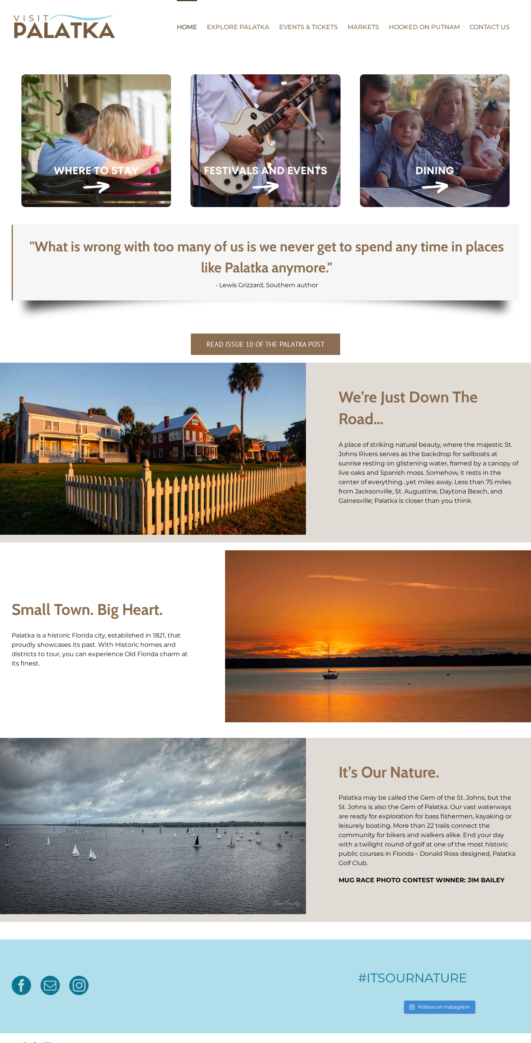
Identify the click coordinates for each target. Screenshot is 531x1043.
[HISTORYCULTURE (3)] (96, 77)
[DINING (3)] (435, 77)
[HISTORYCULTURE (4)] (265, 77)
